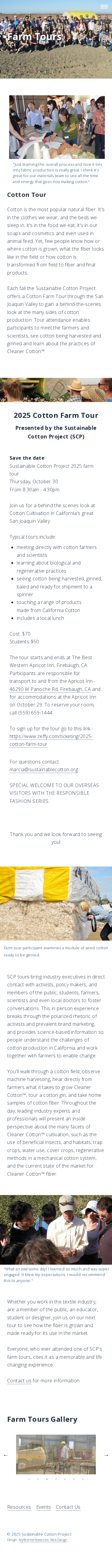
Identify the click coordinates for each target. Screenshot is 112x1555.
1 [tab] (29, 1479)
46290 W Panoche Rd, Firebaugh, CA (50, 689)
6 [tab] (74, 1479)
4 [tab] (56, 1479)
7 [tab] (83, 1479)
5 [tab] (65, 1479)
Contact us (19, 1380)
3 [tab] (47, 1479)
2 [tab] (38, 1479)
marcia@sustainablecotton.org (44, 769)
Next (106, 1454)
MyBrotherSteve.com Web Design (43, 1540)
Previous (6, 1454)
